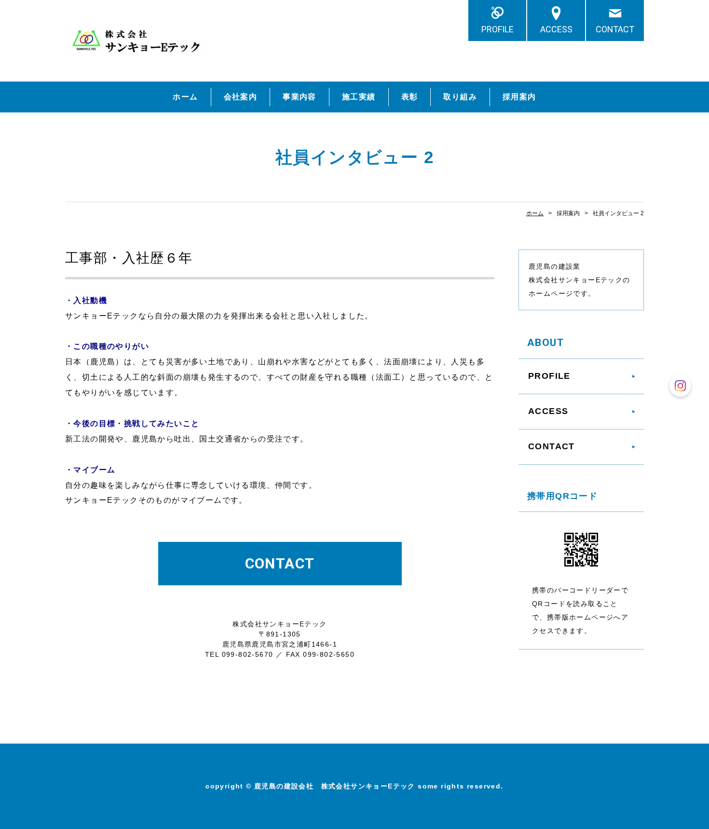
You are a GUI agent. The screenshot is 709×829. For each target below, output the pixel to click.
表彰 (409, 97)
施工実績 (359, 97)
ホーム (185, 97)
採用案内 (519, 97)
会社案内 (241, 97)
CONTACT (615, 29)
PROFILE (497, 29)
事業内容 (299, 97)
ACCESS (556, 29)
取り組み (460, 97)
